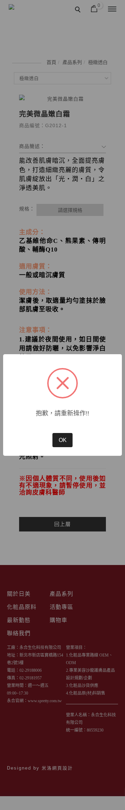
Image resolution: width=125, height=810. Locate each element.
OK (63, 440)
